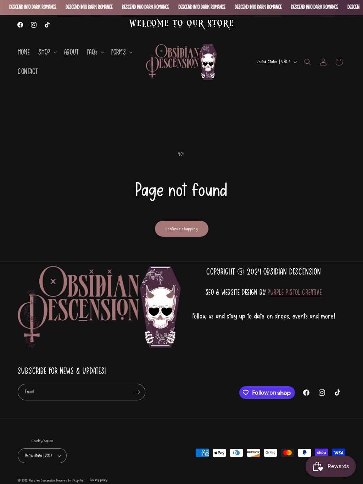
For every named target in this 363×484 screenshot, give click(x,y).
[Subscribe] (137, 392)
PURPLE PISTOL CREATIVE (295, 292)
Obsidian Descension (42, 480)
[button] (47, 52)
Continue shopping (182, 228)
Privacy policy (99, 480)
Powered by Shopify (69, 480)
